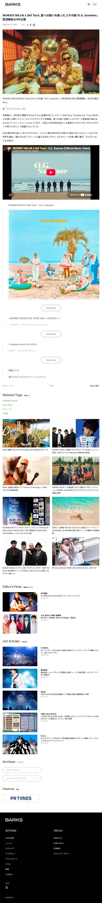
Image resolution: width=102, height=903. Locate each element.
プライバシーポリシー (62, 853)
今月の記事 (9, 838)
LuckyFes (9, 874)
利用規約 (57, 848)
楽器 (7, 869)
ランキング (9, 848)
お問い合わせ (59, 843)
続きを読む (94, 385)
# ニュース (7, 409)
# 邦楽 (5, 413)
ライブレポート (11, 859)
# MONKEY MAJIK (10, 400)
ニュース (8, 843)
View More (51, 308)
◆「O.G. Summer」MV (14, 108)
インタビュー (10, 853)
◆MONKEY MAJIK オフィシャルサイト (27, 376)
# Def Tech (7, 405)
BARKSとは (58, 838)
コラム (7, 864)
